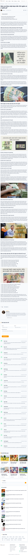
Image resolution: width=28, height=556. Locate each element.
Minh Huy (7, 311)
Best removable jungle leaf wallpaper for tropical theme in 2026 (14, 494)
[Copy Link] (26, 10)
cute (9, 538)
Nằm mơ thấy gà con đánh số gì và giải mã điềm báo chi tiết (14, 463)
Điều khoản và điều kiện (13, 547)
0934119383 (21, 550)
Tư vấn (7, 1)
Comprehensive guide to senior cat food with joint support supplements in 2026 (16, 490)
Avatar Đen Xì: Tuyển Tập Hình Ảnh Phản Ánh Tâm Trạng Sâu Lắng (14, 507)
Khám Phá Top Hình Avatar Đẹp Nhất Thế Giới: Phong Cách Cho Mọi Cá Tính (15, 528)
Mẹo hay (15, 1)
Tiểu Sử (12, 1)
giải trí (2, 538)
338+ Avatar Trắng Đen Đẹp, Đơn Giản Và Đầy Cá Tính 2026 (13, 524)
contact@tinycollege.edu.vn (23, 551)
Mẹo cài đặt (12, 538)
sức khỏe (16, 538)
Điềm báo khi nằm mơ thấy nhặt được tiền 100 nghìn (8, 16)
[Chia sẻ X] (25, 10)
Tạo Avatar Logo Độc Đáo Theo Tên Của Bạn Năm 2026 (13, 511)
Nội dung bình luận (4, 329)
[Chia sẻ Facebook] (23, 10)
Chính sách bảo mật (12, 548)
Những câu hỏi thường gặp (13, 546)
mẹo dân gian (20, 538)
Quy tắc (9, 1)
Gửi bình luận (5, 336)
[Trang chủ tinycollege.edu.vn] (3, 1)
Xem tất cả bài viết (9, 317)
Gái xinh (24, 538)
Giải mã (19, 1)
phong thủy (6, 538)
